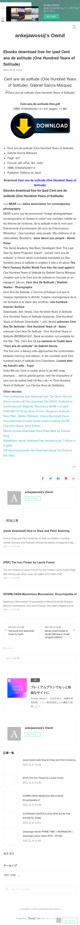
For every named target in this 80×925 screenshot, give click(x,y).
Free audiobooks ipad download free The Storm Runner (37, 396)
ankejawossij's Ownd (40, 35)
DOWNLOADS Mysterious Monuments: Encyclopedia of (40, 594)
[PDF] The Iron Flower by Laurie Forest (29, 562)
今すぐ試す (51, 16)
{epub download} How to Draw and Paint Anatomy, (36, 531)
